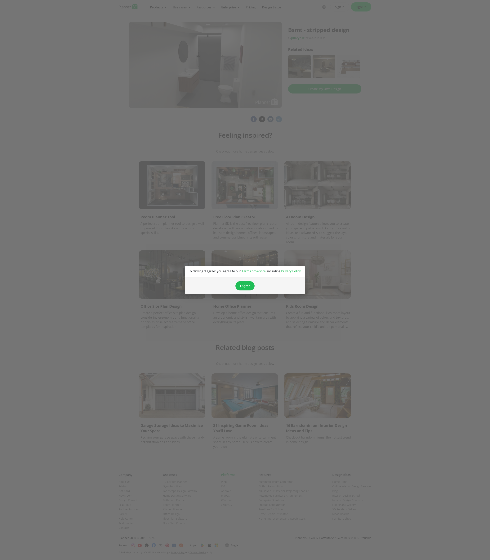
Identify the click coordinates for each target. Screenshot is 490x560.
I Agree (245, 286)
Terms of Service (254, 271)
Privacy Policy (291, 271)
